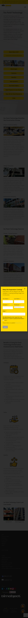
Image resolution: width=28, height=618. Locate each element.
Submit (5, 327)
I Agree (5, 320)
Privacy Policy (18, 323)
